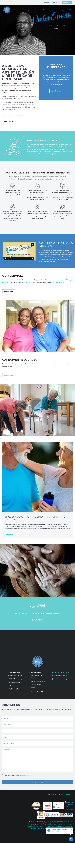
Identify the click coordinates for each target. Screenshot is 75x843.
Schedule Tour (56, 91)
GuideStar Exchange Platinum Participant (60, 826)
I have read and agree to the (17, 775)
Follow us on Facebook (62, 672)
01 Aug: (35, 518)
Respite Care (8, 88)
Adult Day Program (30, 282)
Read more (10, 534)
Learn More (8, 291)
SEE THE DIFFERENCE (56, 66)
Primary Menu (70, 9)
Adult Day (7, 85)
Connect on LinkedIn (61, 675)
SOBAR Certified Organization (49, 824)
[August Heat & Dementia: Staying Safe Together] (37, 477)
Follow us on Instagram (62, 679)
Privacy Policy (25, 775)
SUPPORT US (67, 2)
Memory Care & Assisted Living (20, 85)
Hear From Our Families (13, 116)
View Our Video (9, 122)
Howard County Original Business (41, 828)
